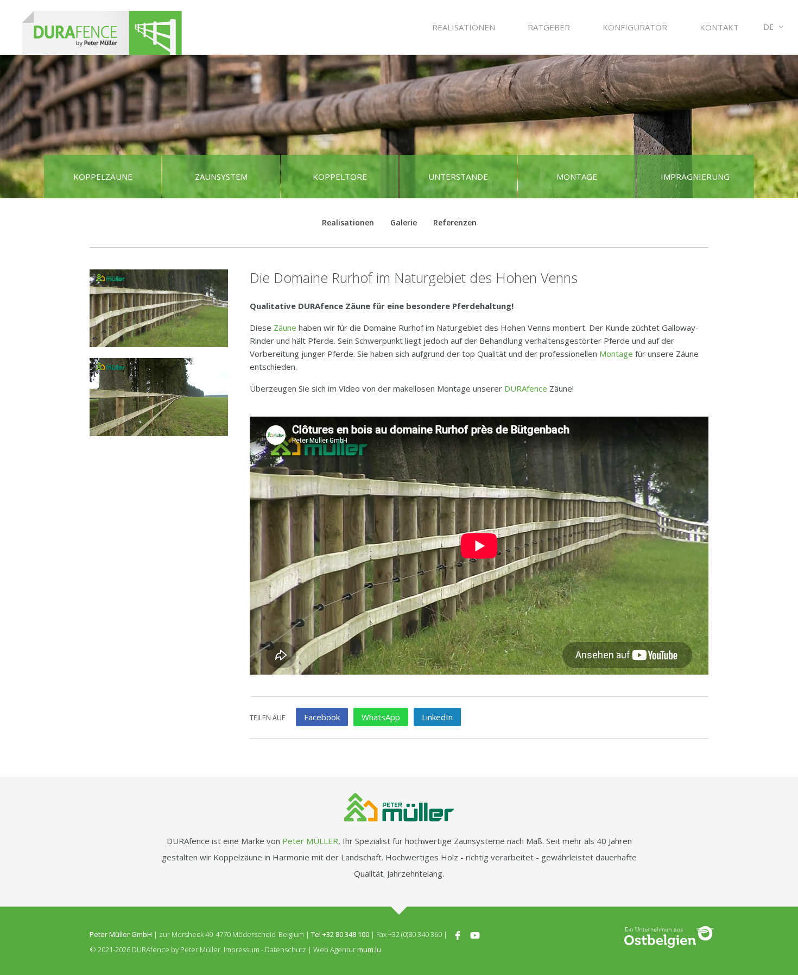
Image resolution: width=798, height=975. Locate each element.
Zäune (285, 327)
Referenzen (455, 222)
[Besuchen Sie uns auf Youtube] (475, 934)
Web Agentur (334, 949)
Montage (616, 353)
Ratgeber (549, 27)
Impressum (241, 949)
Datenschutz (285, 949)
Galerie (403, 222)
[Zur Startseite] (102, 27)
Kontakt (719, 27)
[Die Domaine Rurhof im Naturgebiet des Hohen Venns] (159, 308)
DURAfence (525, 388)
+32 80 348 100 (345, 934)
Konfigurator (635, 27)
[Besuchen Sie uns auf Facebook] (457, 934)
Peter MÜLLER (310, 840)
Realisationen (463, 27)
